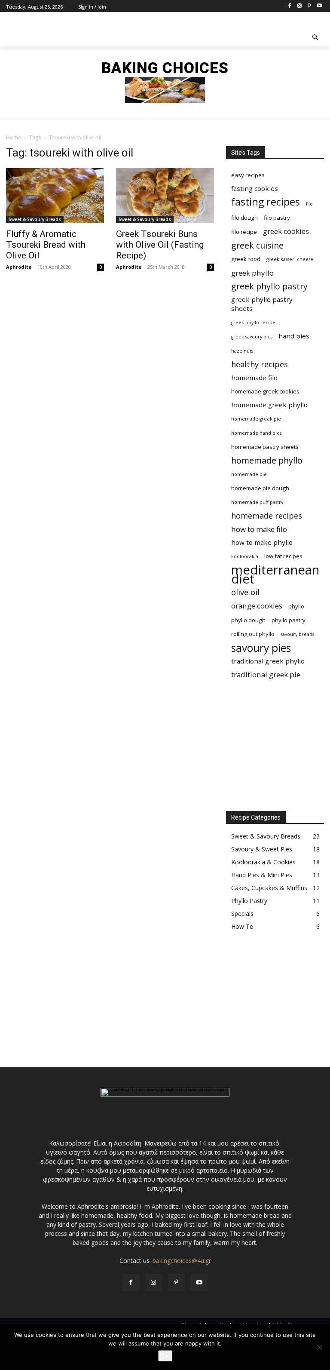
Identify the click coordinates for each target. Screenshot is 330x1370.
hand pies (293, 336)
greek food (245, 259)
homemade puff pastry (257, 502)
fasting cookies (254, 188)
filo (309, 204)
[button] (315, 38)
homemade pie (249, 474)
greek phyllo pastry (269, 286)
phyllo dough (248, 620)
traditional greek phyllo (268, 661)
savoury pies (261, 647)
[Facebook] (290, 6)
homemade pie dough (260, 488)
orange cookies (256, 605)
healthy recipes (259, 364)
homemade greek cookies (265, 391)
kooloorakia (244, 556)
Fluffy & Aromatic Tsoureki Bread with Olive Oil (46, 245)
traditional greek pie (265, 674)
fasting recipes (265, 201)
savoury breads (297, 634)
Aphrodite (18, 267)
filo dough (244, 217)
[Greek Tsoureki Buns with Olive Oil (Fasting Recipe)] (165, 195)
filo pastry (277, 217)
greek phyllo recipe (253, 322)
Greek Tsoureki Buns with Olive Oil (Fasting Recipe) (160, 245)
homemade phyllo (266, 460)
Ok (165, 1355)
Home (13, 137)
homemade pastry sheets (265, 447)
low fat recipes (283, 556)
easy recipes (248, 175)
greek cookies (286, 231)
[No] (319, 1347)
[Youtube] (319, 6)
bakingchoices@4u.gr (182, 1260)
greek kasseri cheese (289, 259)
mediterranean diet (275, 574)
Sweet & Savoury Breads (35, 219)
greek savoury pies (251, 337)
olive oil (245, 592)
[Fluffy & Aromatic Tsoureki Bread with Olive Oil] (55, 195)
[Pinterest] (309, 6)
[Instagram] (300, 6)
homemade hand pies (256, 433)
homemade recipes (266, 515)
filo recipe (244, 232)
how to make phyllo (262, 542)
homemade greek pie (256, 419)
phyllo (296, 606)
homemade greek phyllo (269, 404)
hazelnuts (242, 351)
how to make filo (259, 529)
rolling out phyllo (253, 634)
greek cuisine (257, 245)
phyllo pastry (289, 620)
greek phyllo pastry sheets (262, 304)
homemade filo (254, 377)
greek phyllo (252, 272)
